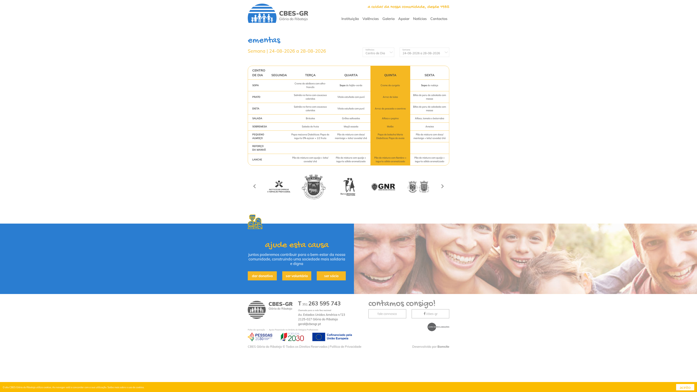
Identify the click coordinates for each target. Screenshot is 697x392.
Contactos (438, 18)
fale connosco (387, 314)
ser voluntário (297, 276)
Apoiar (403, 18)
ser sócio (331, 276)
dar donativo (262, 276)
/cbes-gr (432, 314)
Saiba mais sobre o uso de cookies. (125, 387)
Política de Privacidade (345, 346)
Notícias (420, 18)
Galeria (388, 18)
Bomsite (443, 346)
